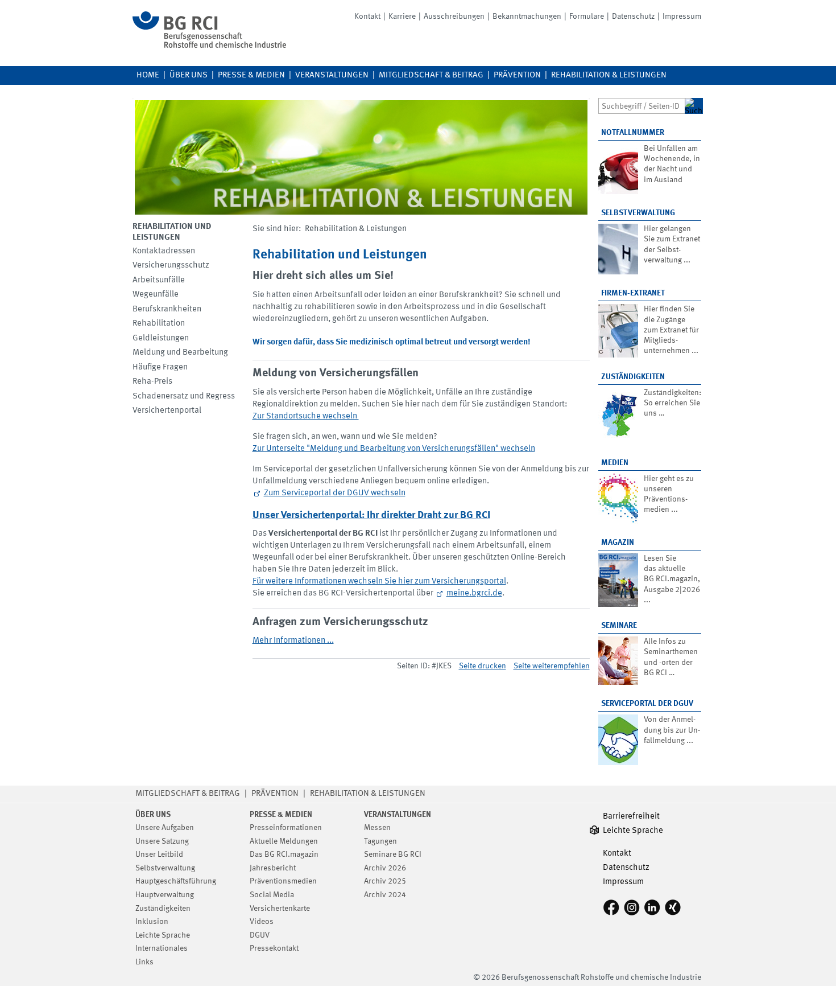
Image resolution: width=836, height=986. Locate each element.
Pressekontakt (274, 948)
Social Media (272, 895)
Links (144, 962)
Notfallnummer (632, 133)
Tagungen (380, 841)
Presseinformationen (286, 828)
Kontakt (367, 16)
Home (147, 75)
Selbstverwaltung (638, 213)
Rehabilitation (159, 323)
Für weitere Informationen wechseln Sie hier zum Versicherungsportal (379, 581)
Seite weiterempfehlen (552, 666)
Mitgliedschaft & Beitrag (431, 75)
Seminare (619, 626)
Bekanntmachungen (527, 16)
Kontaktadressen (164, 251)
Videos (262, 922)
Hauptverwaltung (164, 895)
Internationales (161, 948)
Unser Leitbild (159, 854)
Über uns (188, 75)
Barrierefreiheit (631, 816)
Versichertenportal (167, 410)
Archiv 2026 (385, 868)
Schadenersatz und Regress (184, 396)
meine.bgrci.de (474, 593)
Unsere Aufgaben (164, 828)
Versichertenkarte (280, 909)
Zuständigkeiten (633, 377)
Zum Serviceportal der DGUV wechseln (334, 493)
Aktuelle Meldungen (284, 841)
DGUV (260, 935)
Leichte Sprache (162, 935)
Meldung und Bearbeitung (180, 352)
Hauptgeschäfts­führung (175, 881)
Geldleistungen (161, 338)
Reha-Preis (152, 381)
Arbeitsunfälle (159, 280)
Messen (377, 828)
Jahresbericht (273, 868)
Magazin (617, 543)
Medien (614, 463)
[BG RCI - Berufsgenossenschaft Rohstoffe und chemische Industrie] (209, 46)
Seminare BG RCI (392, 854)
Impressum (682, 16)
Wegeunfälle (156, 294)
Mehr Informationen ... (293, 640)
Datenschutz (633, 16)
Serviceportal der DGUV (647, 704)
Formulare (586, 16)
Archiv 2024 (385, 895)
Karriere (402, 16)
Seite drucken (482, 666)
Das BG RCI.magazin (284, 854)
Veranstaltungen (332, 75)
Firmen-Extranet (633, 293)
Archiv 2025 (385, 881)
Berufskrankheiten (167, 309)
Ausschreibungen (454, 16)
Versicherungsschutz (171, 265)
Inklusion (151, 922)
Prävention (517, 75)
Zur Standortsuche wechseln (306, 416)
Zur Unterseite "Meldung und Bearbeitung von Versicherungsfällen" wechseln (394, 449)
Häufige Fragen (160, 367)
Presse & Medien (251, 75)
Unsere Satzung (162, 841)
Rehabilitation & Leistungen (609, 75)
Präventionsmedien (283, 881)
